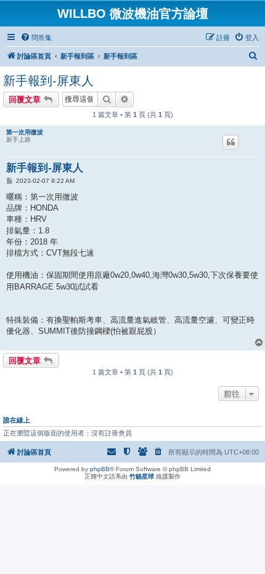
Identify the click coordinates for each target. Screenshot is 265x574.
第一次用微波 (24, 132)
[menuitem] (36, 37)
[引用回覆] (230, 142)
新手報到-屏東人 (48, 80)
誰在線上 (16, 420)
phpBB (100, 469)
